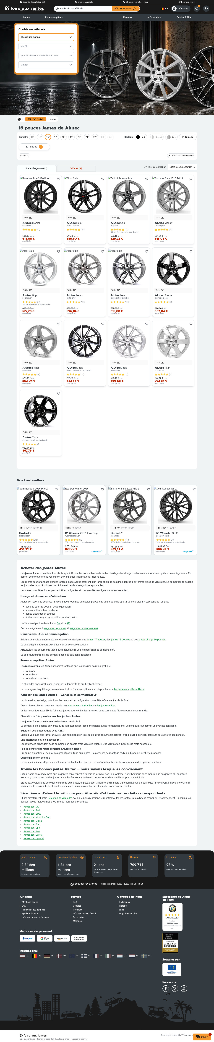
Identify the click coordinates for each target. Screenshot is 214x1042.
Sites (121, 909)
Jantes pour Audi (31, 810)
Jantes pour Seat (31, 831)
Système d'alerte (30, 913)
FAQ (75, 902)
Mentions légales (30, 902)
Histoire (123, 906)
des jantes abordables (80, 705)
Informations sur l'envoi (84, 913)
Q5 (68, 623)
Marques (127, 17)
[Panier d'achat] (206, 8)
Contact (77, 906)
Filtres (35, 146)
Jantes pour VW (31, 806)
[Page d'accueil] (19, 119)
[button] (43, 896)
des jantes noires (106, 705)
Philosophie (124, 902)
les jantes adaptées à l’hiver (129, 689)
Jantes (26, 17)
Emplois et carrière (128, 913)
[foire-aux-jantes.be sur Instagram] (175, 988)
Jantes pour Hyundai (33, 838)
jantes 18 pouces (120, 639)
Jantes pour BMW (32, 814)
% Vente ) (76, 168)
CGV (24, 906)
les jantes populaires (55, 628)
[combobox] (46, 37)
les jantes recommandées (84, 628)
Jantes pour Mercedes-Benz (37, 817)
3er (58, 623)
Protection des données (33, 909)
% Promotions (154, 17)
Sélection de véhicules (60, 798)
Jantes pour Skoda (32, 821)
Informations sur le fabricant (36, 917)
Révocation (78, 917)
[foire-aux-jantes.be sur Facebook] (165, 988)
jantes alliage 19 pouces (151, 639)
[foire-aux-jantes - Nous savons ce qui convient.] (24, 8)
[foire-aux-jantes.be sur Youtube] (184, 988)
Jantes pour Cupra (32, 835)
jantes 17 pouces (96, 639)
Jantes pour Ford (31, 824)
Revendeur (78, 909)
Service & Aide (184, 17)
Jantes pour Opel (31, 827)
